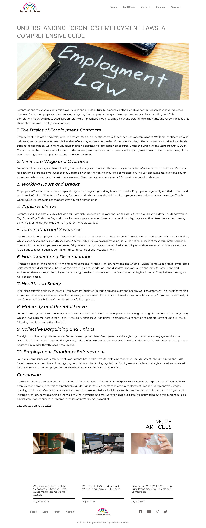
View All (175, 7)
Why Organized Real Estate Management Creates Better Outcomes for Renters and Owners (50, 490)
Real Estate (129, 7)
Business (160, 7)
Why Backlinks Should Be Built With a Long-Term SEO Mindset (101, 487)
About (57, 511)
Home (113, 7)
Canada (145, 7)
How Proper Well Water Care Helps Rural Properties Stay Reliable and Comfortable (152, 489)
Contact (70, 511)
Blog (45, 511)
